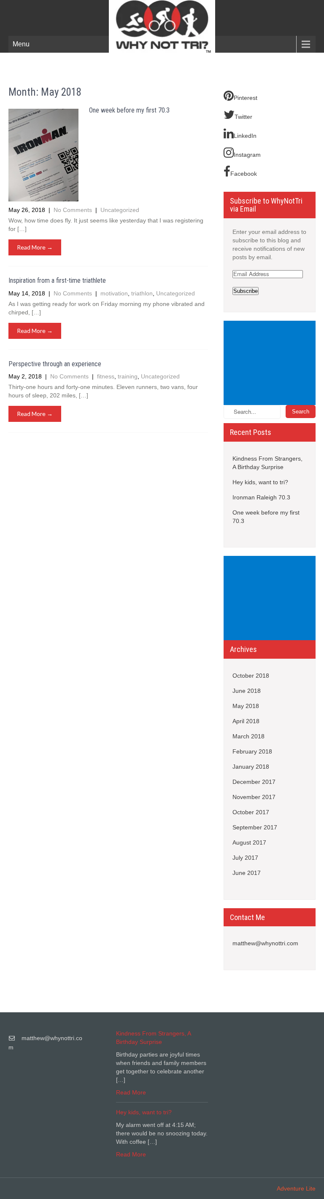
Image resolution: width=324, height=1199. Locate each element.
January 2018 (250, 766)
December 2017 (253, 781)
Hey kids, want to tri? (260, 482)
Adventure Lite (296, 1188)
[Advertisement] (271, 364)
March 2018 (248, 736)
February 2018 (252, 751)
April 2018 (245, 721)
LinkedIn (245, 135)
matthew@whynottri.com (265, 943)
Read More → (35, 247)
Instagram (247, 154)
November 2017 (253, 797)
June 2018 (246, 690)
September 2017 (254, 827)
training (128, 376)
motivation (114, 293)
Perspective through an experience (54, 364)
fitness (105, 376)
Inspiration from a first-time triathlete (57, 280)
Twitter (243, 116)
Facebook (243, 173)
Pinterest (245, 97)
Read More (131, 1092)
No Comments (74, 210)
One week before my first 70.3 (129, 110)
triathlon (142, 293)
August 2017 (249, 842)
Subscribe (245, 291)
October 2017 (250, 812)
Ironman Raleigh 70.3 (261, 497)
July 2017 (245, 857)
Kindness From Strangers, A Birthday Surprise (267, 462)
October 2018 (250, 675)
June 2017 (246, 872)
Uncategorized (119, 210)
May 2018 (245, 706)
